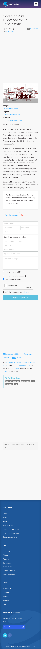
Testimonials (7, 589)
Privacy (5, 555)
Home (5, 514)
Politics (5, 371)
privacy (25, 292)
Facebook (6, 593)
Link (7, 358)
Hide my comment (12, 272)
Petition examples (9, 571)
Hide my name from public (15, 276)
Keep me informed (12, 279)
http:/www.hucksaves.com (13, 120)
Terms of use (7, 567)
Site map (6, 521)
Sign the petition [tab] (11, 215)
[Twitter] (5, 635)
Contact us (7, 563)
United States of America (12, 114)
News (5, 517)
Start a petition (8, 525)
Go (23, 627)
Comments (27, 354)
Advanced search (9, 574)
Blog (4, 604)
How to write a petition (11, 533)
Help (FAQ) (6, 551)
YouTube (6, 600)
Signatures (34, 29)
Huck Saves (9, 32)
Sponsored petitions (10, 537)
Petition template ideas (11, 529)
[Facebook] (10, 635)
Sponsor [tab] (24, 215)
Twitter (5, 596)
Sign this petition (20, 297)
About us (6, 559)
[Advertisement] (20, 59)
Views (17, 358)
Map (18, 354)
